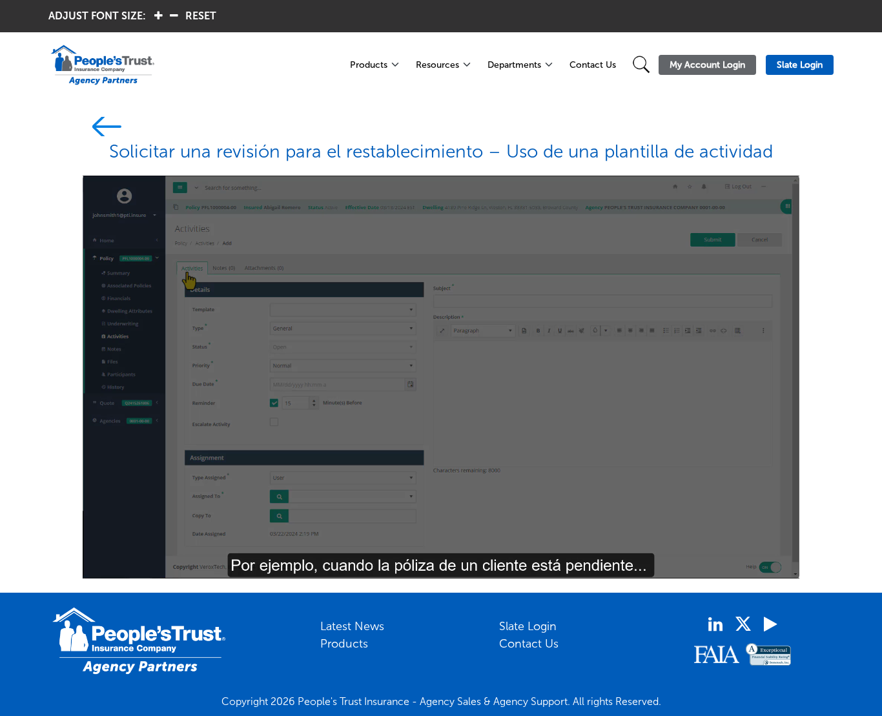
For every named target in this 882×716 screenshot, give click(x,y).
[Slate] (102, 129)
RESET (200, 16)
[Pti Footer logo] (139, 640)
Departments (514, 64)
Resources (437, 64)
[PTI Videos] (770, 624)
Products (368, 64)
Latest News (352, 626)
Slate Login (528, 626)
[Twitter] (743, 623)
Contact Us (592, 64)
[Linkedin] (715, 624)
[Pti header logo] (192, 65)
